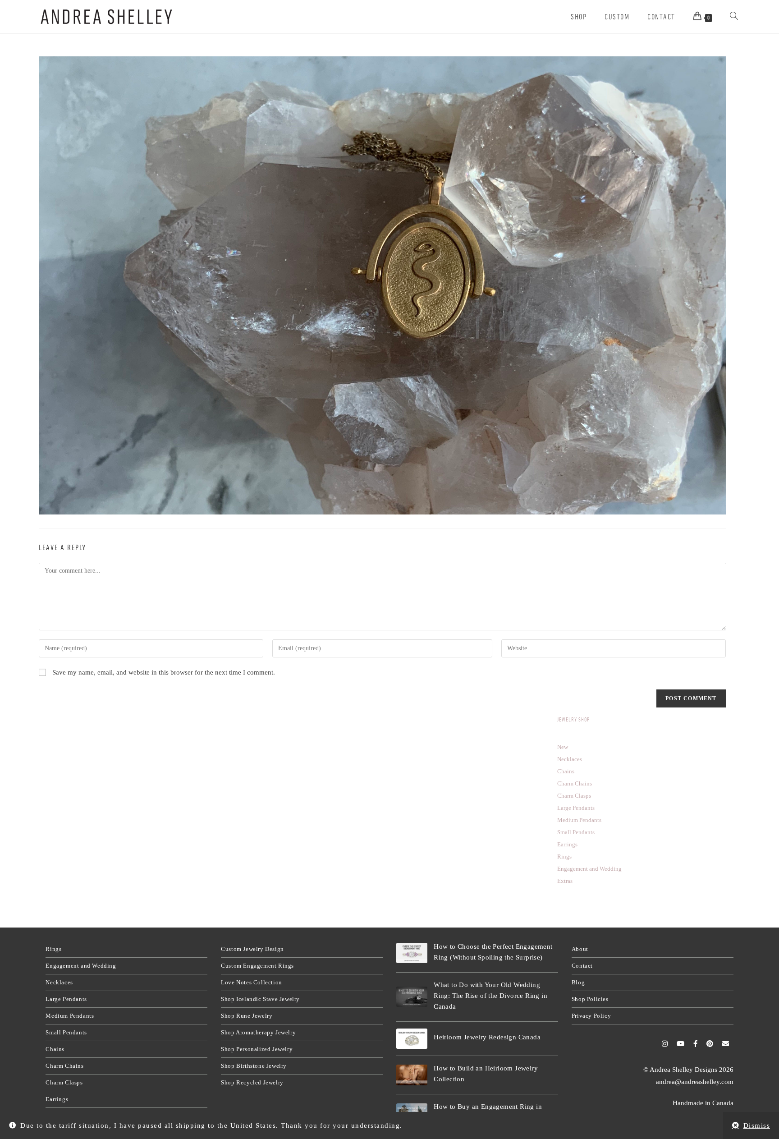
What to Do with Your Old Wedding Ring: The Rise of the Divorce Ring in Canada (490, 995)
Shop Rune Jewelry (246, 1015)
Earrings (57, 1099)
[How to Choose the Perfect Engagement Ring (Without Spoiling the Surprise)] (411, 953)
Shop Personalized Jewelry (257, 1049)
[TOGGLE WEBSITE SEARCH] (734, 16)
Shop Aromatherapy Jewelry (258, 1032)
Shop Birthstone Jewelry (254, 1065)
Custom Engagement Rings (257, 965)
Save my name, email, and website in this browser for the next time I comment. (163, 672)
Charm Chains (64, 1065)
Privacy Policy (591, 1015)
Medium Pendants (70, 1015)
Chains (55, 1049)
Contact (582, 965)
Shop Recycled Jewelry (252, 1082)
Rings (53, 949)
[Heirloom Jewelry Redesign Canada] (411, 1039)
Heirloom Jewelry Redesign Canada (487, 1037)
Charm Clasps (64, 1082)
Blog (578, 982)
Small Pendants (66, 1032)
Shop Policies (590, 999)
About (580, 949)
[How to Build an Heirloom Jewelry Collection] (411, 1075)
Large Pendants (66, 999)
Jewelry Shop (573, 720)
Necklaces (59, 982)
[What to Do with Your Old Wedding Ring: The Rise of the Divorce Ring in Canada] (411, 997)
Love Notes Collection (251, 982)
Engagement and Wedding (81, 965)
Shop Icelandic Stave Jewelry (260, 999)
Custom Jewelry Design (252, 949)
